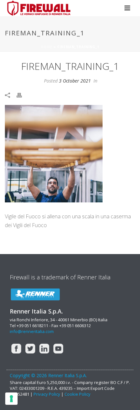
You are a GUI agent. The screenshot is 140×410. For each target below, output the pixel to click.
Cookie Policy (77, 394)
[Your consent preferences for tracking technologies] (11, 398)
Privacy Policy (47, 394)
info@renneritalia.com (32, 331)
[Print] (22, 94)
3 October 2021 (75, 81)
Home (46, 47)
